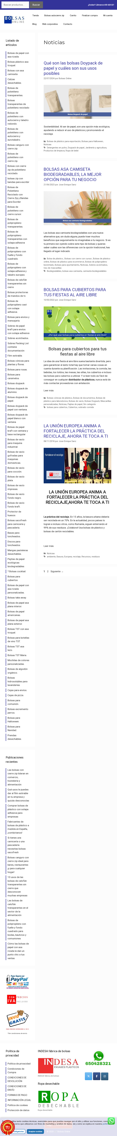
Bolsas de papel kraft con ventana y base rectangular (18, 431)
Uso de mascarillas (52, 268)
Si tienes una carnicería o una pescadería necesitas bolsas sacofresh (17, 845)
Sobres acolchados (98, 265)
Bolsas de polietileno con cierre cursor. (15, 210)
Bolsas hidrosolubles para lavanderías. (17, 681)
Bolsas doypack (16, 383)
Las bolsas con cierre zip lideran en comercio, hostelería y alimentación (18, 777)
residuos (96, 556)
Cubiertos (72, 407)
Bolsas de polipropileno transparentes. (15, 223)
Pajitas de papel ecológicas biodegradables (16, 563)
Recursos (86, 556)
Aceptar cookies (35, 1131)
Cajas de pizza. (16, 695)
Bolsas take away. (17, 597)
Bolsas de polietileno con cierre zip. (15, 157)
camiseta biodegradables (94, 271)
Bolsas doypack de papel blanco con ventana (18, 418)
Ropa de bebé (72, 151)
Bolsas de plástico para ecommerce (67, 262)
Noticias (47, 144)
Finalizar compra (90, 15)
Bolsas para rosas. (17, 369)
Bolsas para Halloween (92, 141)
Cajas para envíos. (17, 690)
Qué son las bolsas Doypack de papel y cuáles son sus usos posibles (73, 68)
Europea (68, 556)
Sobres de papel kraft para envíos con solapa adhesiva (18, 329)
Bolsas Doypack (92, 401)
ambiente (51, 556)
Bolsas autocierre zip (54, 15)
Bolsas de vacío (76, 401)
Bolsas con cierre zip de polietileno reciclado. (17, 170)
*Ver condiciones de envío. (17, 1033)
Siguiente (57, 571)
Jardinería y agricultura (95, 147)
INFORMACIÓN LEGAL (19, 1100)
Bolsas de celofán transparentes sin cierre (17, 283)
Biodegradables (54, 271)
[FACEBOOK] (96, 1076)
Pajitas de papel (75, 404)
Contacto (67, 24)
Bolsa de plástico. (55, 258)
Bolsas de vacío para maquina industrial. (16, 443)
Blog (34, 24)
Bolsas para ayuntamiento (67, 265)
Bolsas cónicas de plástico (59, 398)
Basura (60, 556)
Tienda (35, 15)
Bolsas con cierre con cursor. (78, 258)
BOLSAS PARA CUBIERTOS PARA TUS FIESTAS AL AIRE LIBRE (75, 292)
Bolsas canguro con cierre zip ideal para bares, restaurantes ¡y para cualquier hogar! (18, 865)
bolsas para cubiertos (58, 375)
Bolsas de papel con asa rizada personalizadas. (18, 589)
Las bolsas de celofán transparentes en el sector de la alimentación (18, 908)
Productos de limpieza (54, 151)
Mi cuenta (107, 15)
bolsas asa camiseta (72, 271)
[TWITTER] (88, 1076)
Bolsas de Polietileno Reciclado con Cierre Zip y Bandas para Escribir (18, 194)
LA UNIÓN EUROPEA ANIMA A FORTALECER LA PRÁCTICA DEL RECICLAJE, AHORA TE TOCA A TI (76, 431)
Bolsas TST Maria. (17, 655)
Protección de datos (18, 1110)
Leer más (49, 390)
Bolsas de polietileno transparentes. (15, 92)
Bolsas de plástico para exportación (64, 141)
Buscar (36, 4)
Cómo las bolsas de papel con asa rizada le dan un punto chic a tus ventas (18, 951)
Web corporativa (50, 24)
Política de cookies (18, 1105)
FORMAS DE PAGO (17, 1095)
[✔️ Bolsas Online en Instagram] (104, 1076)
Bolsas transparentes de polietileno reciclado (18, 104)
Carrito (73, 15)
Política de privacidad (19, 1063)
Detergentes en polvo (57, 147)
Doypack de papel (76, 147)
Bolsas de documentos (84, 398)
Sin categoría (89, 404)
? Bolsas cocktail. (17, 571)
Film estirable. (15, 355)
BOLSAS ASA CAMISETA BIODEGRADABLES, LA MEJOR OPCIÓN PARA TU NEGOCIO (72, 174)
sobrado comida (86, 407)
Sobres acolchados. (18, 338)
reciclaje (77, 556)
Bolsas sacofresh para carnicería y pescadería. (17, 524)
